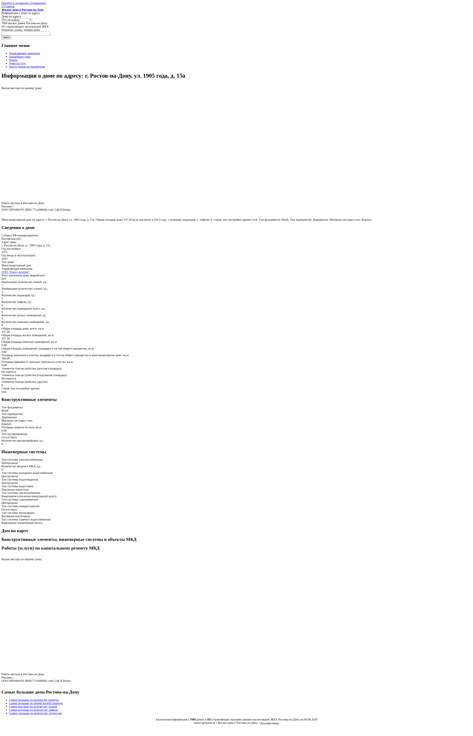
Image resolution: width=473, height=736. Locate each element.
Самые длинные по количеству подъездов (35, 713)
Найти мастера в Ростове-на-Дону (23, 203)
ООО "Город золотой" (15, 272)
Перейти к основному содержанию (23, 3)
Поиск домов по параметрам (27, 66)
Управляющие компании (24, 53)
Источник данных (270, 723)
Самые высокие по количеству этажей (33, 706)
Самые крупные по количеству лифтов (33, 709)
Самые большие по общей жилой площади (36, 703)
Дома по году (17, 63)
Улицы (13, 60)
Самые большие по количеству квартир (34, 699)
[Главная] (7, 6)
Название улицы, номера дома (20, 29)
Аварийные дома (19, 56)
